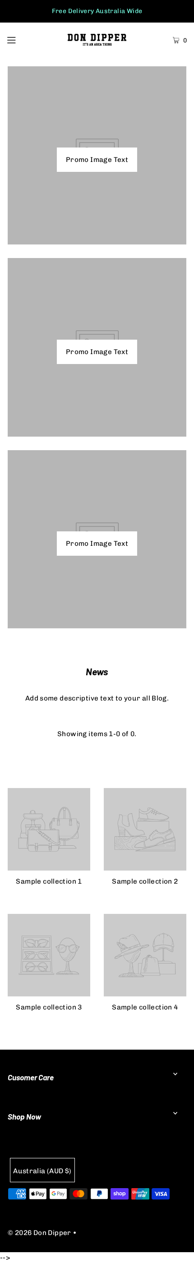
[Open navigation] (24, 39)
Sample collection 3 (49, 1007)
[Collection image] (49, 867)
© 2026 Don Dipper (39, 1233)
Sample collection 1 (49, 881)
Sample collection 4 (145, 1007)
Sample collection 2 (145, 881)
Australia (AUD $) (42, 1171)
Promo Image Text (97, 160)
